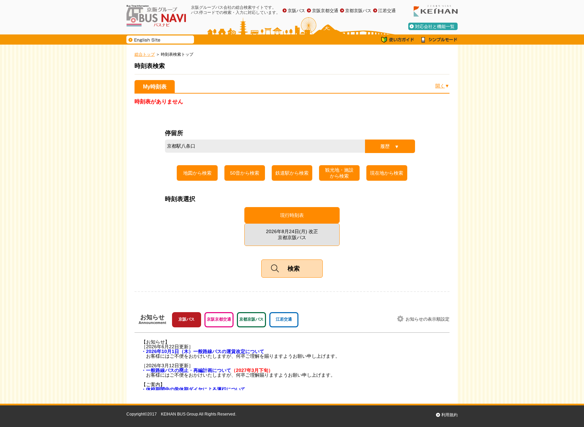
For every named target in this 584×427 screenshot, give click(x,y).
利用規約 (449, 415)
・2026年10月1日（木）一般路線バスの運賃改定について (202, 351)
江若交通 (387, 10)
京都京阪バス (358, 10)
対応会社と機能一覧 (435, 26)
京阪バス (296, 10)
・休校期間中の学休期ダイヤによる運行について (193, 389)
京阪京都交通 (325, 10)
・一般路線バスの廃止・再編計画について (207, 370)
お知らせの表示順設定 (427, 319)
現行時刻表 (292, 215)
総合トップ (145, 54)
